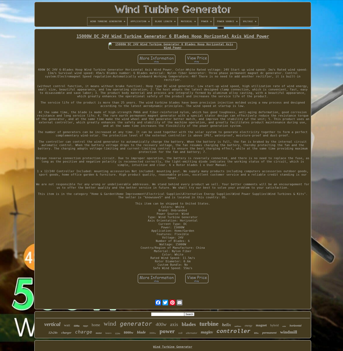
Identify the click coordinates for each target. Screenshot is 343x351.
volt (180, 333)
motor (99, 333)
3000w (152, 333)
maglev (207, 332)
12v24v (53, 332)
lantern (108, 333)
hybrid (274, 325)
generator (136, 323)
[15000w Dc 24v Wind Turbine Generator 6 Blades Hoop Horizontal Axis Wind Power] (173, 46)
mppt (85, 325)
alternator (191, 333)
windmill (288, 332)
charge (83, 332)
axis (174, 324)
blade (141, 332)
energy (248, 325)
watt (67, 325)
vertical (52, 324)
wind (110, 323)
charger (66, 332)
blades (189, 324)
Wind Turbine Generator (172, 346)
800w (256, 333)
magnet (261, 325)
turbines (238, 326)
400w (161, 324)
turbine (208, 323)
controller (233, 331)
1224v (117, 333)
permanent (269, 332)
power (167, 331)
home (96, 325)
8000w (128, 332)
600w (76, 325)
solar (284, 326)
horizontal (295, 325)
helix (226, 324)
